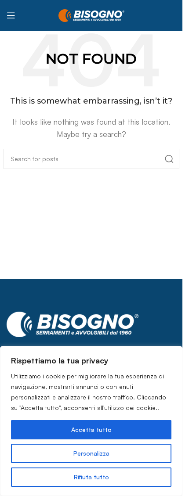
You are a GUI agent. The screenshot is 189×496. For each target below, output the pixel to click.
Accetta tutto (91, 429)
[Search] (169, 159)
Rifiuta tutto (91, 477)
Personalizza (91, 453)
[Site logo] (91, 14)
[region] (91, 421)
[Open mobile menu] (11, 15)
